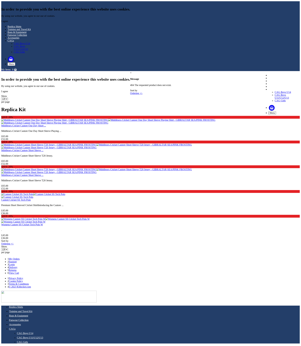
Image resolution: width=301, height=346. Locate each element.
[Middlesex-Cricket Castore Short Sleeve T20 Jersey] (96, 144)
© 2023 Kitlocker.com (20, 286)
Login (12, 264)
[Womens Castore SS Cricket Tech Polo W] (45, 219)
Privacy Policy (16, 278)
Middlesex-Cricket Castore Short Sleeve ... (22, 150)
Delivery (13, 267)
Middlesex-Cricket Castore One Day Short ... (23, 125)
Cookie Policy (16, 281)
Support (13, 261)
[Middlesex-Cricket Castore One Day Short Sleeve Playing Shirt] (108, 120)
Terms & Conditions (19, 284)
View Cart (14, 273)
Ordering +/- (136, 93)
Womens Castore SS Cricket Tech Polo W (22, 224)
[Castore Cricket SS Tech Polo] (33, 194)
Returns (12, 270)
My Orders (14, 259)
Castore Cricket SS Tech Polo (16, 200)
